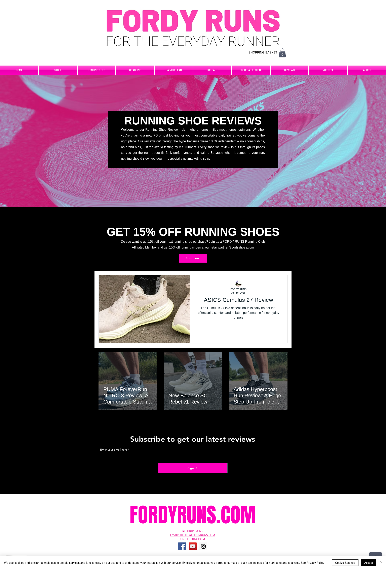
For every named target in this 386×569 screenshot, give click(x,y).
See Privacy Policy (312, 563)
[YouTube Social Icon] (193, 546)
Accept (368, 563)
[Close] (381, 562)
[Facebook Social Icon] (182, 546)
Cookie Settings (345, 563)
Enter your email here (113, 449)
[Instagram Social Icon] (203, 546)
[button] (282, 52)
